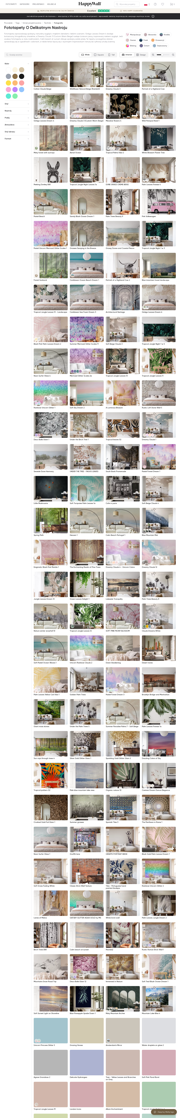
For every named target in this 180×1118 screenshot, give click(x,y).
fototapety (11, 4)
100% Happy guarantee (133, 11)
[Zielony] (15, 96)
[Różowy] (8, 89)
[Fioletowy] (15, 89)
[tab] (85, 55)
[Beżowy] (21, 69)
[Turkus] (8, 96)
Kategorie (24, 4)
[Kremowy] (15, 69)
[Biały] (8, 69)
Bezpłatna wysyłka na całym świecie (57, 11)
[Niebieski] (21, 89)
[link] (36, 84)
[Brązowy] (15, 76)
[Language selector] (147, 4)
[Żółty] (8, 83)
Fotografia (58, 23)
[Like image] (65, 64)
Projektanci (38, 4)
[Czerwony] (21, 83)
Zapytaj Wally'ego (166, 1112)
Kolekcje (51, 4)
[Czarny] (21, 76)
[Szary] (8, 76)
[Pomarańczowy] (15, 83)
